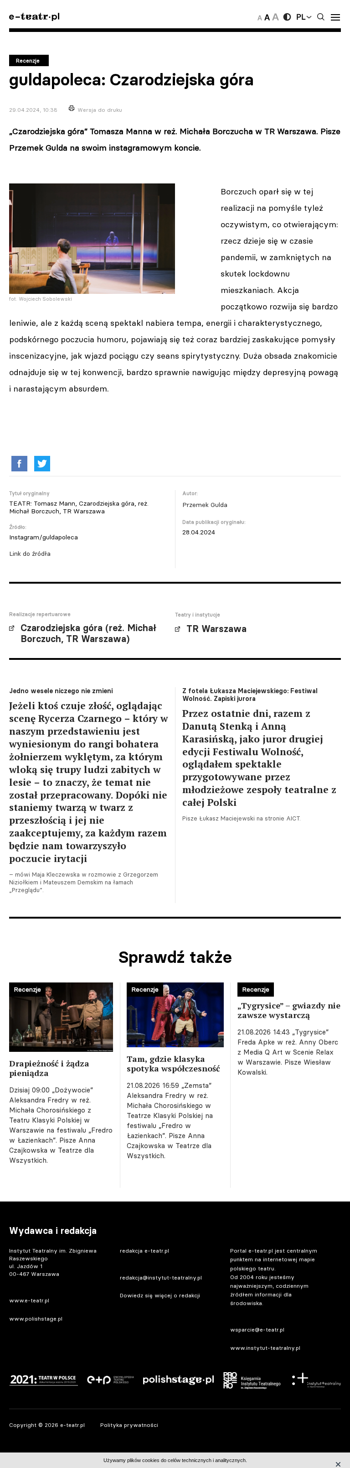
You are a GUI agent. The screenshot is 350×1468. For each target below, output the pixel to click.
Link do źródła (30, 553)
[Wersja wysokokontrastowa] (287, 16)
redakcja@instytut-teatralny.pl (161, 1277)
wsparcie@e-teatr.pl (257, 1329)
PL (300, 16)
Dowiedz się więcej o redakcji (160, 1295)
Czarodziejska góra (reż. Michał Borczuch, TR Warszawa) (88, 633)
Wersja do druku (99, 109)
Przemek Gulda (204, 505)
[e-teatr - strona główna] (34, 17)
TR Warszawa (216, 628)
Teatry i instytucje (197, 614)
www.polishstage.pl (35, 1318)
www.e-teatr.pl (29, 1300)
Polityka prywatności (129, 1424)
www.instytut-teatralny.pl (265, 1347)
